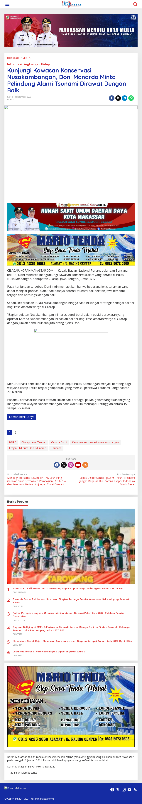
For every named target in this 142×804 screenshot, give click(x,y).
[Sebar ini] (111, 98)
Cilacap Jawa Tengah (33, 442)
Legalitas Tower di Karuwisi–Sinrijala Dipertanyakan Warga (49, 651)
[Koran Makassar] (72, 4)
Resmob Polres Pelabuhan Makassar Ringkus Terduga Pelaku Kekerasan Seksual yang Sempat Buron (71, 601)
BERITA (10, 99)
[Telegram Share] (124, 98)
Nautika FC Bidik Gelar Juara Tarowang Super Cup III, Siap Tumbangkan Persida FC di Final (68, 588)
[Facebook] (57, 465)
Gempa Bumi (59, 442)
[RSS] (85, 465)
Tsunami (56, 448)
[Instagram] (71, 465)
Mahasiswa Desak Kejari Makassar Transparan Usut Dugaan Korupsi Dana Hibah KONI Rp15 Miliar (72, 641)
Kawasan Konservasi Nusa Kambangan (95, 442)
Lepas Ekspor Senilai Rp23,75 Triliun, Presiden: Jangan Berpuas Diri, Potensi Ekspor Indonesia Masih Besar (107, 479)
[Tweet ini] (118, 98)
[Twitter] (64, 465)
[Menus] (7, 4)
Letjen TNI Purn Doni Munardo (27, 448)
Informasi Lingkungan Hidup (28, 64)
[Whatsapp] (131, 98)
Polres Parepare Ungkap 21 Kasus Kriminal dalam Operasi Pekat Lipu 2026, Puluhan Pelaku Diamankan (68, 614)
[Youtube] (78, 465)
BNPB (12, 442)
